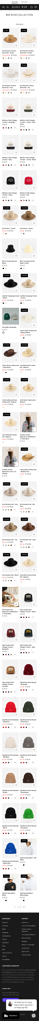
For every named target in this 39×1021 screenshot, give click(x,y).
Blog (3, 949)
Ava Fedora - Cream (8, 228)
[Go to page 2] (24, 907)
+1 (15, 510)
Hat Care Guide (26, 955)
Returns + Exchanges (28, 944)
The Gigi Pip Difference (28, 934)
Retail (4, 929)
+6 (33, 690)
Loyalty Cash (25, 948)
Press (3, 946)
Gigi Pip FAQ (25, 951)
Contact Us (25, 922)
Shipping (24, 941)
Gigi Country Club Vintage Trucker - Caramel (8, 684)
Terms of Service (7, 953)
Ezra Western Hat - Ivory (10, 504)
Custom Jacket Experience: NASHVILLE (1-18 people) (27, 437)
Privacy (4, 956)
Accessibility (6, 959)
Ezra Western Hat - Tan (9, 540)
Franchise (5, 926)
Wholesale (5, 932)
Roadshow (5, 942)
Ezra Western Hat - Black (10, 575)
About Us (5, 922)
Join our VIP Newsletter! (29, 926)
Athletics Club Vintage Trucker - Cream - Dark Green (27, 122)
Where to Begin (26, 938)
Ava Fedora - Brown (26, 228)
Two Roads (24, 2)
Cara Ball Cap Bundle (9, 327)
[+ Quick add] (16, 45)
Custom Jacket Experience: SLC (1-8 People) (9, 471)
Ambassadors (6, 936)
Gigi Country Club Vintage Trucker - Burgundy (8, 647)
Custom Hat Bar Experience (26, 930)
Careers (4, 939)
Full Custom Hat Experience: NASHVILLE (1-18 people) (10, 611)
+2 (15, 128)
